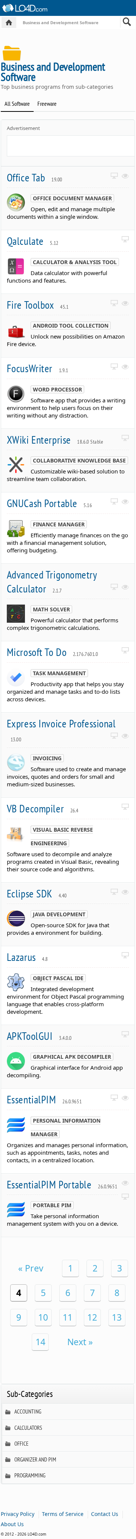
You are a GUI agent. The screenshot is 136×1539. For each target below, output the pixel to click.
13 (117, 1317)
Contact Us (104, 1513)
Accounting (27, 1411)
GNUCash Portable (49, 503)
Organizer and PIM (35, 1459)
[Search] (127, 23)
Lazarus (27, 957)
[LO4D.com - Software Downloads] (9, 22)
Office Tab (34, 177)
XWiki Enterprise (55, 440)
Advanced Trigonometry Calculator (52, 581)
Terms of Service (62, 1513)
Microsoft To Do (52, 652)
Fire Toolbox (38, 305)
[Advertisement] (71, 145)
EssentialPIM (44, 1099)
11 (68, 1317)
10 (43, 1317)
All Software (17, 103)
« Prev (30, 1268)
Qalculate (33, 241)
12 (92, 1317)
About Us (12, 1524)
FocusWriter (37, 368)
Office (21, 1443)
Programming (29, 1475)
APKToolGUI (39, 1036)
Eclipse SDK (37, 893)
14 (40, 1342)
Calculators (28, 1427)
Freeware (47, 103)
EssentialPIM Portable (62, 1184)
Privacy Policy (17, 1513)
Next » (80, 1342)
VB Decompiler (43, 808)
